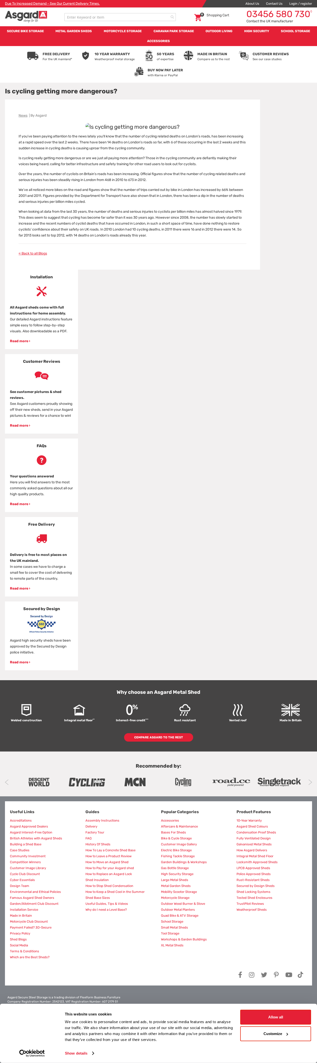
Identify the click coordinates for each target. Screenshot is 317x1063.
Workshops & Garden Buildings (184, 939)
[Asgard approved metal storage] (39, 782)
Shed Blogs (18, 939)
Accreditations (21, 820)
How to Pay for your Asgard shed (109, 868)
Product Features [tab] (254, 811)
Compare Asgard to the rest (158, 737)
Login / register (300, 3)
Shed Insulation (97, 880)
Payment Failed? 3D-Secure (31, 927)
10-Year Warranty (249, 820)
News (23, 115)
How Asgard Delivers (252, 850)
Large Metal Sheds (174, 880)
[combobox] (120, 17)
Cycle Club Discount (25, 874)
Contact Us (274, 3)
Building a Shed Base (25, 844)
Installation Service (24, 909)
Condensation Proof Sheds (256, 832)
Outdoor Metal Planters (178, 909)
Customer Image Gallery (179, 844)
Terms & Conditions (24, 951)
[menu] (158, 36)
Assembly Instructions (102, 820)
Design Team (19, 886)
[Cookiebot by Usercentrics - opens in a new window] (32, 1053)
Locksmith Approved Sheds (257, 862)
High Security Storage (177, 874)
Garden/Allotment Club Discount (34, 904)
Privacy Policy (20, 933)
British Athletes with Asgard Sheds (36, 838)
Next (310, 782)
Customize (273, 1034)
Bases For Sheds (173, 832)
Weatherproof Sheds (252, 909)
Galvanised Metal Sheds (254, 844)
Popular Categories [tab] (180, 811)
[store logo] (26, 17)
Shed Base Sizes (97, 898)
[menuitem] (25, 31)
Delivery (91, 826)
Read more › (20, 341)
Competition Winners (25, 862)
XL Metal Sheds (172, 945)
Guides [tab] (92, 811)
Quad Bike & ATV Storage (179, 915)
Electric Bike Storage (176, 850)
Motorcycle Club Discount (29, 921)
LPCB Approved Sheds (253, 868)
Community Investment (28, 856)
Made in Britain (21, 915)
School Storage (172, 921)
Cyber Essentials (22, 880)
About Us (252, 3)
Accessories (170, 820)
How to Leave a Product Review (108, 856)
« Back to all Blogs (33, 253)
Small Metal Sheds (174, 927)
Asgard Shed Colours (252, 826)
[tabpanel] (41, 309)
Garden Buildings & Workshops (184, 862)
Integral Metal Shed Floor (255, 856)
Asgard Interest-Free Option (31, 832)
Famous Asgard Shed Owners (32, 898)
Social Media (19, 945)
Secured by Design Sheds (256, 886)
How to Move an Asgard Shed (107, 862)
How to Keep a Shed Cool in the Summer (115, 892)
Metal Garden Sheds (176, 886)
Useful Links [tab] (22, 811)
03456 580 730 (279, 14)
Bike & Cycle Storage (176, 838)
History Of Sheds (97, 844)
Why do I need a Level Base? (106, 909)
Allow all (275, 1017)
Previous (7, 782)
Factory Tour (94, 832)
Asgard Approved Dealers (29, 826)
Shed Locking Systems (253, 892)
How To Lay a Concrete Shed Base (110, 850)
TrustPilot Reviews (250, 904)
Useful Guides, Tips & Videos (106, 904)
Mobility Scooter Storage (179, 892)
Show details (76, 1053)
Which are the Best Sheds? (30, 957)
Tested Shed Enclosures (254, 898)
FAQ (88, 838)
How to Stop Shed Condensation (109, 886)
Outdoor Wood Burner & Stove (183, 904)
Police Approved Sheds (254, 874)
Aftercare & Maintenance (179, 826)
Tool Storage (170, 933)
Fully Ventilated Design (254, 838)
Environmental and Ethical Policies (35, 892)
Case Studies (19, 850)
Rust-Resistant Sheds (253, 880)
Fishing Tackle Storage (178, 856)
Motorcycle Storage (175, 898)
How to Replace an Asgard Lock (108, 874)
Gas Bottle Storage (175, 868)
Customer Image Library (28, 868)
